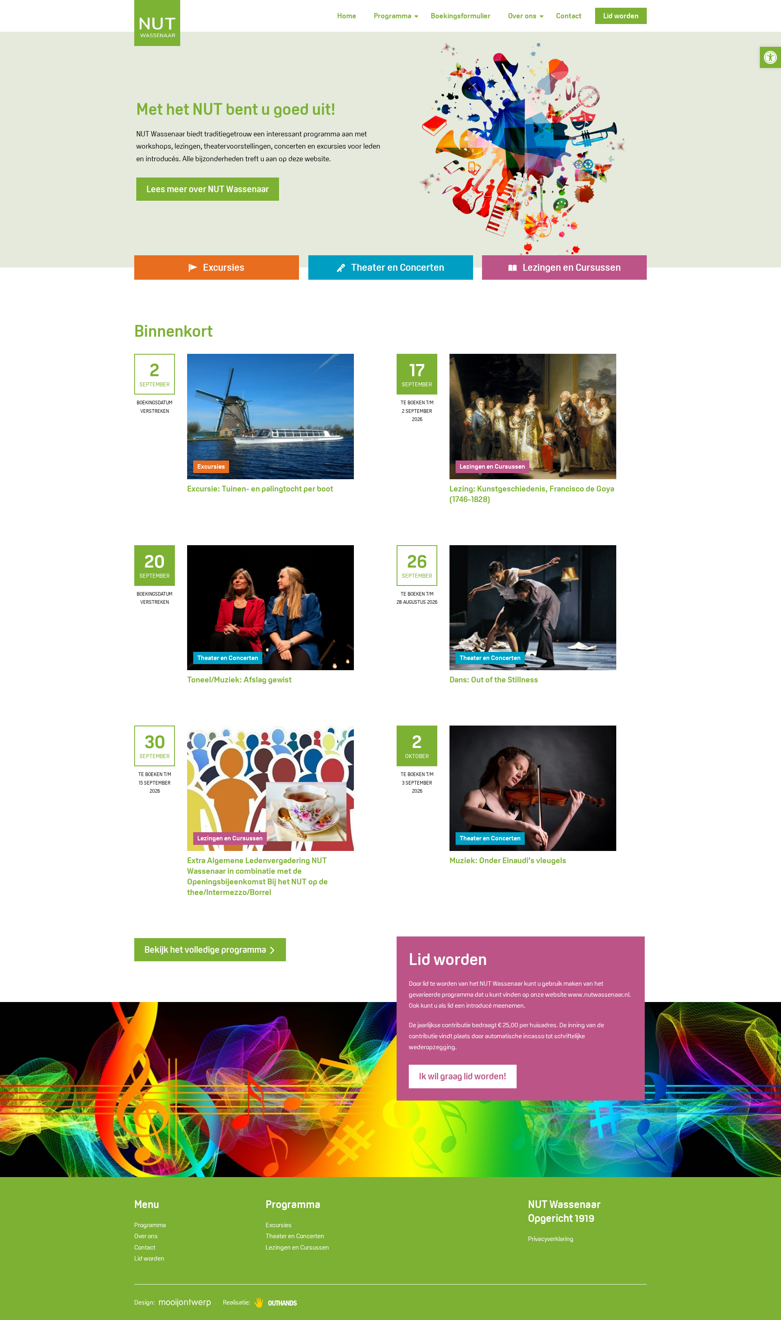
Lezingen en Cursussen (492, 466)
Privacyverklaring (551, 1238)
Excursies (211, 466)
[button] (770, 57)
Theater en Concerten (227, 657)
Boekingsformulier (461, 15)
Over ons (522, 15)
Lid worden (621, 15)
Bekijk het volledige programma (206, 949)
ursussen (572, 267)
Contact (569, 15)
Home (346, 15)
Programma (392, 15)
